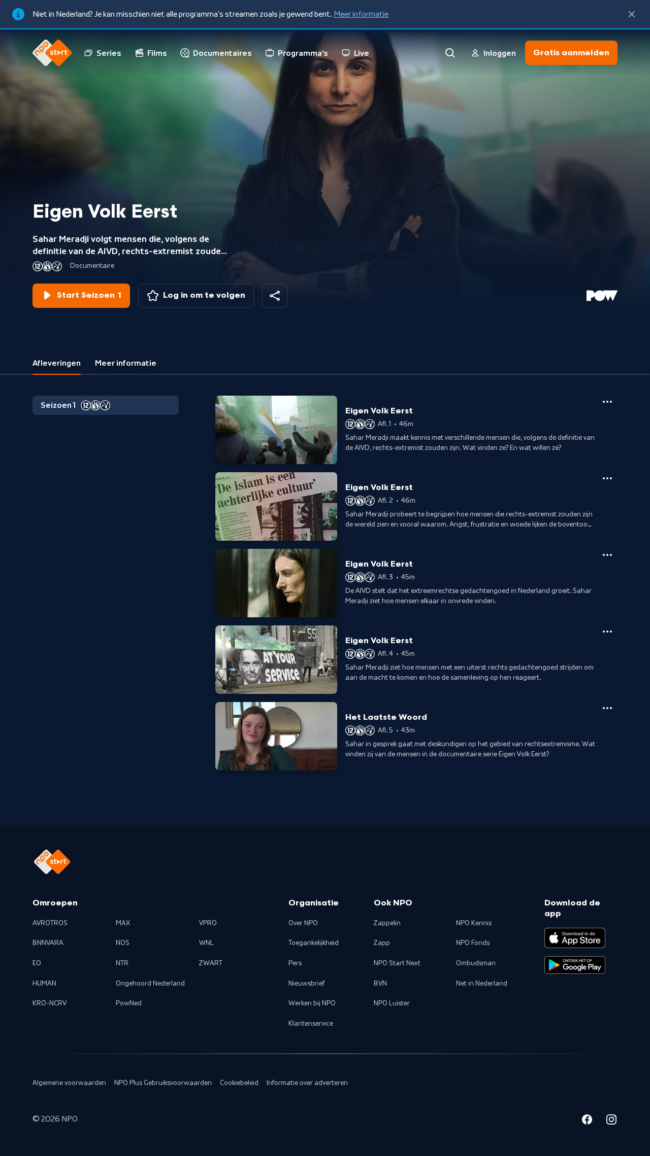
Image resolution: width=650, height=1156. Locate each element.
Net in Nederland (481, 983)
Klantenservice (310, 1023)
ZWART (210, 963)
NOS (122, 943)
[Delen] (274, 296)
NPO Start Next (397, 963)
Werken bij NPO (312, 1003)
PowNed (129, 1003)
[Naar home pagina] (52, 53)
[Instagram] (611, 1121)
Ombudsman (476, 963)
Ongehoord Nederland (150, 983)
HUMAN (44, 983)
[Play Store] (574, 965)
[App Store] (574, 938)
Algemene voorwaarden (69, 1083)
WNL (206, 943)
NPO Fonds (473, 943)
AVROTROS (50, 923)
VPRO (208, 923)
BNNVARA (47, 943)
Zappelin (387, 923)
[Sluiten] (632, 14)
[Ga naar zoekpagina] (450, 53)
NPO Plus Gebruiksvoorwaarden (163, 1083)
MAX (123, 923)
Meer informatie (361, 14)
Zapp (382, 943)
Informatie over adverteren (307, 1083)
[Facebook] (587, 1121)
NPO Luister (392, 1003)
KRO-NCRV (49, 1003)
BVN (380, 983)
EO (36, 963)
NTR (122, 963)
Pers (295, 963)
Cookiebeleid (239, 1083)
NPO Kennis (474, 923)
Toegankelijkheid (313, 943)
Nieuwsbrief (306, 983)
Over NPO (303, 923)
